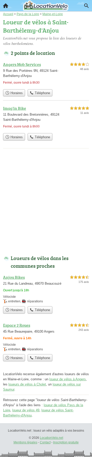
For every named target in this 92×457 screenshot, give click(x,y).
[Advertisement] (46, 203)
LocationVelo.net (51, 438)
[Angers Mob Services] (46, 74)
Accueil (5, 5)
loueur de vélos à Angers (67, 379)
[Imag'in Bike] (46, 118)
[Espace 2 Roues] (46, 337)
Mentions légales (25, 442)
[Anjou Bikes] (46, 289)
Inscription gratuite (66, 442)
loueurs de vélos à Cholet (27, 384)
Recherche (86, 5)
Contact (45, 442)
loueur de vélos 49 (25, 410)
